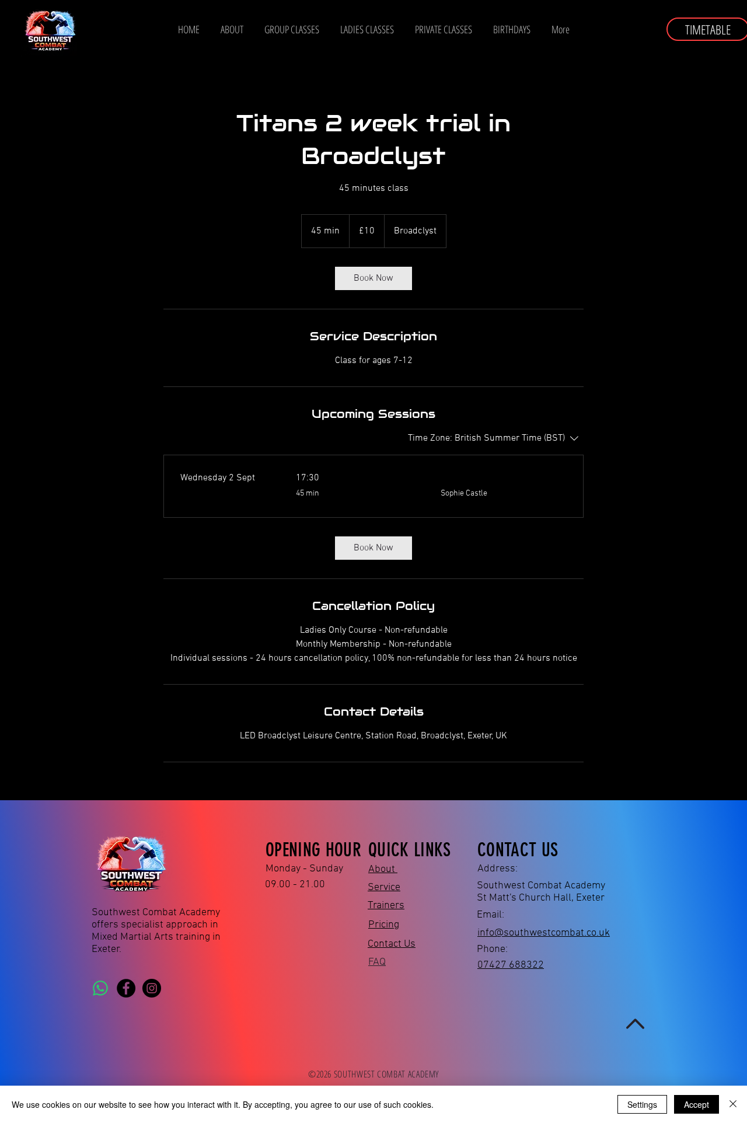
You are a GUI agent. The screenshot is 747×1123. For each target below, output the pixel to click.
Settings (642, 1104)
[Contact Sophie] (100, 988)
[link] (373, 278)
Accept (696, 1104)
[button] (367, 29)
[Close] (733, 1104)
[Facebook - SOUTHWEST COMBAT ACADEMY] (126, 988)
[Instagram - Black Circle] (151, 988)
